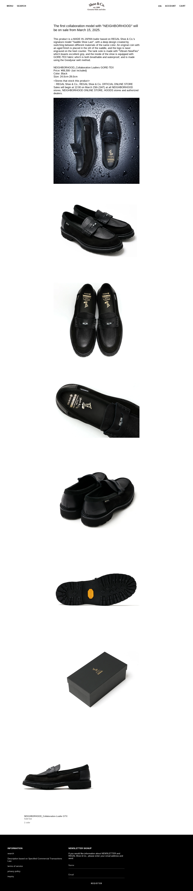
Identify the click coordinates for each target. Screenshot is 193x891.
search (11, 853)
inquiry (11, 876)
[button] (21, 6)
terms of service (15, 866)
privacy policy (14, 871)
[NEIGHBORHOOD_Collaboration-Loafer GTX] (57, 776)
